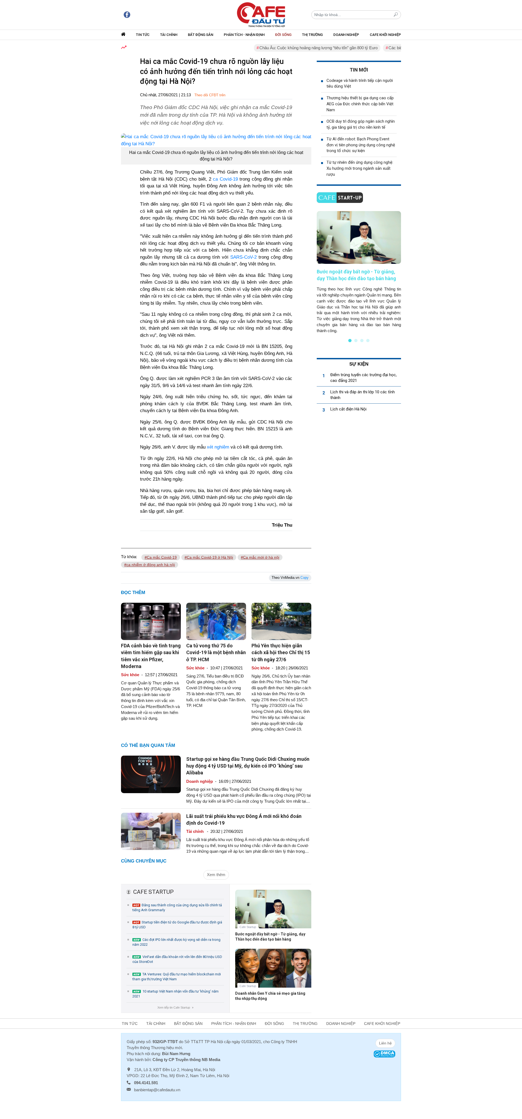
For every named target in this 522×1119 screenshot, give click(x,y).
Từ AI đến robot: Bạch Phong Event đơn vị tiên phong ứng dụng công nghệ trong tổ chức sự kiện (361, 145)
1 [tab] (350, 340)
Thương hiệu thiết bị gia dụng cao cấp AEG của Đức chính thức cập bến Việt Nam (360, 103)
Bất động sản (200, 35)
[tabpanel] (359, 272)
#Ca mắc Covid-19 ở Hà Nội (209, 557)
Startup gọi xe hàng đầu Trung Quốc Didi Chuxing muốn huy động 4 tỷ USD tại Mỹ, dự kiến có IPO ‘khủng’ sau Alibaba (247, 765)
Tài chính (168, 35)
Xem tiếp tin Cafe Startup (175, 1007)
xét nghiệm (218, 447)
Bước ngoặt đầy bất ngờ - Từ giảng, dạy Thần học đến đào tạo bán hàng (270, 936)
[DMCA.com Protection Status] (384, 1053)
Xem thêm (216, 874)
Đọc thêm (133, 592)
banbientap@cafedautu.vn (157, 1089)
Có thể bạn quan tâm (148, 745)
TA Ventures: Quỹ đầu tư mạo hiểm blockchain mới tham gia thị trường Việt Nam (176, 976)
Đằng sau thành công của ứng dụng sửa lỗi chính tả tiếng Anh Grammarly (177, 907)
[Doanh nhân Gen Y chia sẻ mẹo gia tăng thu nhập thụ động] (273, 972)
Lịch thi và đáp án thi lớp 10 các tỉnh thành (362, 395)
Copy (304, 578)
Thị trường (312, 35)
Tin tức (143, 35)
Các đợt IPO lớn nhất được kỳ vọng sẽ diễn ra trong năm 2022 (176, 942)
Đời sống (283, 35)
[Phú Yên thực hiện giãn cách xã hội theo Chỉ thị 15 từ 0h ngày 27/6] (281, 621)
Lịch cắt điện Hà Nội (348, 409)
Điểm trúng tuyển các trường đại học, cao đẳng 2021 (363, 377)
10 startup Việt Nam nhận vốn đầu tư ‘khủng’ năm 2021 (175, 993)
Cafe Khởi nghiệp (385, 35)
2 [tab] (356, 340)
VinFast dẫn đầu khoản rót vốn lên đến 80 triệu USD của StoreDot (177, 959)
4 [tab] (367, 340)
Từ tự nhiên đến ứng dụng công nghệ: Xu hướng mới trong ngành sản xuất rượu (360, 168)
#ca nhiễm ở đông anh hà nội (149, 564)
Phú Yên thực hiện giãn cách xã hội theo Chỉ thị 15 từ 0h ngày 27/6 (280, 652)
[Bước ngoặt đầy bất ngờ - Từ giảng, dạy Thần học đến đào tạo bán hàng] (273, 913)
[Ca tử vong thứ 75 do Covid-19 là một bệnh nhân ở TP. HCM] (216, 621)
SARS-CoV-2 (243, 257)
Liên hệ (385, 1043)
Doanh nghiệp (346, 35)
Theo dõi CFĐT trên (209, 95)
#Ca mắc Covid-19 (161, 557)
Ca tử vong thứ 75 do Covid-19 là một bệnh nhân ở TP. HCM (216, 652)
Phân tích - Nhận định (244, 35)
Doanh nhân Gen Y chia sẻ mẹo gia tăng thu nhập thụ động (270, 996)
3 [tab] (361, 340)
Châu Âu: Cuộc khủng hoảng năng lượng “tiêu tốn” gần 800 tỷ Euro (299, 47)
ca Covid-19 (225, 179)
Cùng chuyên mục (143, 861)
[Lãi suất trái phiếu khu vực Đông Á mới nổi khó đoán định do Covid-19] (151, 831)
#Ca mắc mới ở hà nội (260, 557)
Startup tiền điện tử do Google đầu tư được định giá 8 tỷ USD (177, 924)
